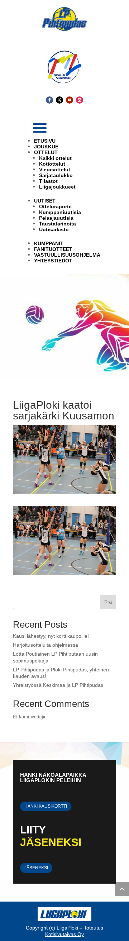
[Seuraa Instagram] (79, 100)
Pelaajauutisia (56, 218)
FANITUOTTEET (53, 249)
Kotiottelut (52, 164)
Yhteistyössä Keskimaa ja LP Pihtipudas (58, 685)
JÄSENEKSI (36, 867)
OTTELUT (46, 152)
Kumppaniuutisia (60, 212)
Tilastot (48, 181)
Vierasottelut (54, 169)
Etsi (108, 602)
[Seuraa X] (59, 100)
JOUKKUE (46, 146)
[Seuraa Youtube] (69, 100)
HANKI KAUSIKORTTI (45, 806)
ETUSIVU (45, 141)
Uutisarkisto (54, 229)
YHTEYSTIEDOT (53, 260)
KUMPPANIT (48, 243)
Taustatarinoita (57, 224)
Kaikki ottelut (55, 158)
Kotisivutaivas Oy (64, 934)
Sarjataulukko (56, 175)
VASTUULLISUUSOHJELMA (67, 255)
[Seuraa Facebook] (49, 100)
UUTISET (45, 201)
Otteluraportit (55, 206)
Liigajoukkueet (57, 187)
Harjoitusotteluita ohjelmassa (45, 645)
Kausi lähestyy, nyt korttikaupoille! (51, 636)
